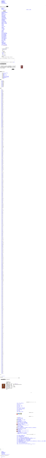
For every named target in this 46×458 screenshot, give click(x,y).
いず (2, 141)
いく (2, 134)
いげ (2, 136)
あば (2, 115)
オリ (2, 371)
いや (2, 163)
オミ (2, 368)
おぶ (2, 269)
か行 (2, 81)
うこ (2, 178)
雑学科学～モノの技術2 (4, 23)
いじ (2, 140)
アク (2, 284)
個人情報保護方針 (4, 452)
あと (2, 111)
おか (2, 244)
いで (2, 149)
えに (2, 229)
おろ (2, 278)
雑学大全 (3, 31)
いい (2, 129)
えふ (2, 232)
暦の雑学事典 (3, 20)
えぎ (2, 213)
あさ (2, 100)
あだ (2, 107)
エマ (2, 348)
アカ (2, 282)
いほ (2, 159)
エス (2, 337)
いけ (2, 135)
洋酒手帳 (3, 30)
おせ (2, 254)
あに (2, 113)
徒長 (3, 78)
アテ (2, 291)
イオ (2, 310)
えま (2, 234)
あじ (2, 102)
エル (2, 351)
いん (2, 169)
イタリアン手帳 (3, 26)
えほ (2, 233)
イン (2, 324)
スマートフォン (3, 456)
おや (2, 275)
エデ (2, 339)
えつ (2, 225)
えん (2, 239)
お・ (2, 240)
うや (2, 201)
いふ (2, 157)
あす (2, 103)
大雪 (2, 52)
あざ (2, 101)
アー (2, 280)
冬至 (2, 53)
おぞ (2, 256)
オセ (2, 359)
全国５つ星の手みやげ (4, 37)
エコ (2, 336)
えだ (2, 223)
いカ (2, 170)
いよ (2, 164)
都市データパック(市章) (4, 44)
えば (2, 231)
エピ (2, 344)
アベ (2, 300)
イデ (2, 315)
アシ (2, 286)
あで (2, 110)
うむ (2, 199)
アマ (2, 302)
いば (2, 155)
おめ (2, 274)
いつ (2, 147)
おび (2, 268)
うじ (2, 181)
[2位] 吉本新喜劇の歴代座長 (20, 436)
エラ (2, 350)
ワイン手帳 (3, 29)
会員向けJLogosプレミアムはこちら (5, 454)
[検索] (7, 6)
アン (2, 308)
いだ (2, 145)
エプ (2, 345)
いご (2, 137)
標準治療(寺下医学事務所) (4, 12)
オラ (2, 370)
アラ (2, 305)
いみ (2, 161)
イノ (2, 316)
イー (2, 309)
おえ (2, 243)
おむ (2, 273)
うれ (2, 205)
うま (2, 198)
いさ (2, 138)
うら (2, 203)
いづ (2, 148)
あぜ (2, 105)
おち (2, 258)
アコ (2, 285)
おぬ (2, 264)
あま (2, 120)
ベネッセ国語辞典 (4, 11)
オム (2, 369)
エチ (2, 338)
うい (2, 172)
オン (2, 373)
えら (2, 237)
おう (2, 242)
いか (2, 131)
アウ (2, 281)
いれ (2, 167)
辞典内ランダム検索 (29, 9)
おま (2, 272)
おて (2, 260)
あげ (2, 98)
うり (2, 204)
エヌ (2, 342)
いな (2, 151)
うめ (2, 200)
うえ (2, 173)
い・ (2, 128)
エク (2, 335)
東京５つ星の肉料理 (4, 34)
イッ (2, 314)
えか (2, 211)
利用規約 (3, 451)
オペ (2, 367)
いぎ (2, 133)
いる (2, 166)
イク (2, 311)
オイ (2, 355)
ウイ (2, 326)
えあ (2, 209)
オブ (2, 365)
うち (2, 186)
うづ (2, 188)
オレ (2, 372)
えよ (2, 236)
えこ (2, 216)
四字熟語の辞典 (3, 16)
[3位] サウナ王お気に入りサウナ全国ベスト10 (23, 437)
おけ (2, 248)
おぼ (2, 271)
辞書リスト (3, 8)
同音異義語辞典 (3, 19)
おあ (2, 241)
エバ (2, 343)
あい (2, 91)
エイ (2, 334)
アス (2, 287)
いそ (2, 143)
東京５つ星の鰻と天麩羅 (4, 33)
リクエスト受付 (3, 453)
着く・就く (4, 73)
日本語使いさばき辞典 (4, 18)
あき (2, 95)
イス (2, 312)
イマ (2, 318)
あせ (2, 104)
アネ (2, 295)
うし (2, 180)
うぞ (2, 184)
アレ (2, 307)
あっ (2, 108)
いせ (2, 142)
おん (2, 279)
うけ (2, 177)
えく (2, 214)
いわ (2, 168)
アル (2, 306)
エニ (2, 341)
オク (2, 357)
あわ (2, 126)
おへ (2, 270)
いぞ (2, 144)
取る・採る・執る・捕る (6, 76)
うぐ (2, 176)
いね (2, 153)
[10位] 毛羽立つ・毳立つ (20, 411)
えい (2, 210)
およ (2, 276)
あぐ (2, 97)
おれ (2, 277)
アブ (2, 299)
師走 (3, 49)
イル (2, 322)
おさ (2, 250)
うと (2, 190)
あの (2, 114)
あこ (2, 99)
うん (2, 207)
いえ (2, 130)
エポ (2, 347)
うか (2, 174)
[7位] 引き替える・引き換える (21, 408)
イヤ (2, 320)
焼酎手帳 (3, 27)
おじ (2, 252)
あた (2, 106)
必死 (3, 75)
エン (2, 353)
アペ (2, 301)
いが (2, 132)
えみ (2, 235)
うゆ (2, 202)
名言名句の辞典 (3, 15)
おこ (2, 249)
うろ (2, 206)
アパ (2, 297)
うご (2, 179)
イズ (2, 313)
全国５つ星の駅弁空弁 (4, 38)
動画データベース (4, 40)
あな (2, 112)
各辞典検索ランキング (4, 9)
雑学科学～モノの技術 (4, 22)
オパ (2, 363)
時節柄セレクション (4, 42)
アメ (2, 304)
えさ (2, 217)
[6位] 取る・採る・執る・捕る (21, 407)
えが (2, 212)
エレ (2, 352)
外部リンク (16, 383)
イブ (2, 317)
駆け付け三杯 (4, 77)
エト (2, 340)
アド (2, 293)
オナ (2, 361)
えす (2, 219)
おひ (2, 267)
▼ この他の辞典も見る (4, 45)
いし (2, 139)
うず (2, 182)
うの (2, 194)
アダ (2, 289)
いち (2, 146)
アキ (2, 283)
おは (2, 266)
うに (2, 192)
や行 (2, 85)
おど (2, 262)
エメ (2, 349)
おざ (2, 251)
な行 (2, 83)
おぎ (2, 246)
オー (2, 354)
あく (2, 96)
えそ (2, 221)
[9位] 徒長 (18, 410)
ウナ (2, 330)
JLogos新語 (3, 41)
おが (2, 245)
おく (2, 247)
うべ (2, 197)
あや (2, 122)
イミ (2, 319)
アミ (2, 303)
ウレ (2, 332)
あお (2, 93)
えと (2, 227)
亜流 (3, 74)
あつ (2, 109)
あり (2, 124)
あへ (2, 118)
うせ (2, 183)
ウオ (2, 328)
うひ (2, 196)
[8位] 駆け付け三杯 (19, 409)
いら (2, 165)
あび (2, 116)
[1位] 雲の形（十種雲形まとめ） (21, 435)
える (2, 238)
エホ (2, 346)
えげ (2, 215)
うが (2, 175)
